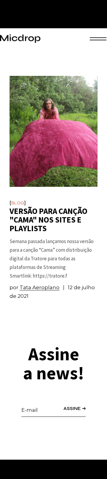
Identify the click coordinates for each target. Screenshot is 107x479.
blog (17, 203)
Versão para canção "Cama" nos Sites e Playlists (48, 219)
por (34, 287)
